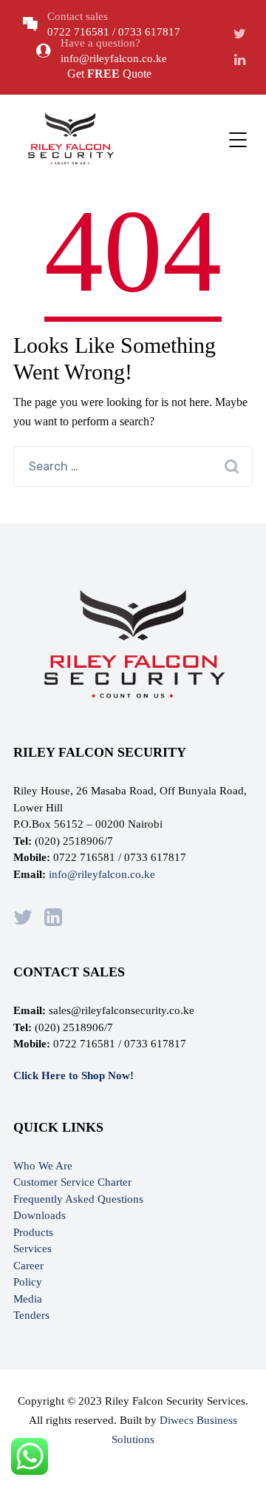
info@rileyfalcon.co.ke (102, 874)
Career (28, 1265)
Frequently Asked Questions (78, 1199)
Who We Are (42, 1166)
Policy (27, 1282)
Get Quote (109, 73)
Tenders (31, 1315)
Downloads (39, 1215)
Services (32, 1248)
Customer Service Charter (72, 1182)
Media (27, 1299)
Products (33, 1232)
